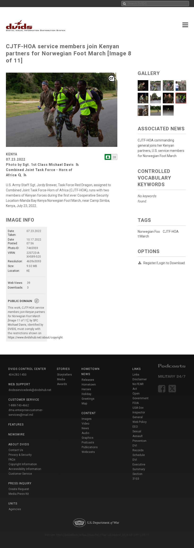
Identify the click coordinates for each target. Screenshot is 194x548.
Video (85, 423)
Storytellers (64, 374)
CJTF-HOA (171, 231)
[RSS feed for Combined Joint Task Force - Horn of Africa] (25, 175)
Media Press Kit (19, 493)
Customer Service (20, 473)
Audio (85, 433)
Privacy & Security (20, 454)
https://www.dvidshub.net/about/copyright (35, 337)
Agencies (15, 509)
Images (87, 419)
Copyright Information (23, 464)
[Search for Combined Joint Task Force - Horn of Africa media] (20, 175)
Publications (90, 447)
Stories (63, 369)
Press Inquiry (19, 483)
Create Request (19, 489)
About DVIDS (18, 444)
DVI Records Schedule (138, 450)
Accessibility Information (25, 469)
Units (12, 503)
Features (16, 424)
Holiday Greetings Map (88, 398)
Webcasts (88, 452)
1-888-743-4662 (19, 405)
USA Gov (138, 407)
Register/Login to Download (164, 263)
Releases (88, 379)
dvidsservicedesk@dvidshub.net (30, 390)
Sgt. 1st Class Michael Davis (48, 165)
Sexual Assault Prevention (139, 436)
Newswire (16, 434)
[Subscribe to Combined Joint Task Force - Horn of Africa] (108, 157)
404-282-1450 (17, 374)
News (85, 428)
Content (88, 413)
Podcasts (88, 442)
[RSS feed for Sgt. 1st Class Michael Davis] (77, 165)
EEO (135, 426)
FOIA (135, 403)
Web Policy (139, 422)
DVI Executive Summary (138, 464)
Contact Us (16, 450)
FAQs (12, 459)
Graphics (87, 437)
